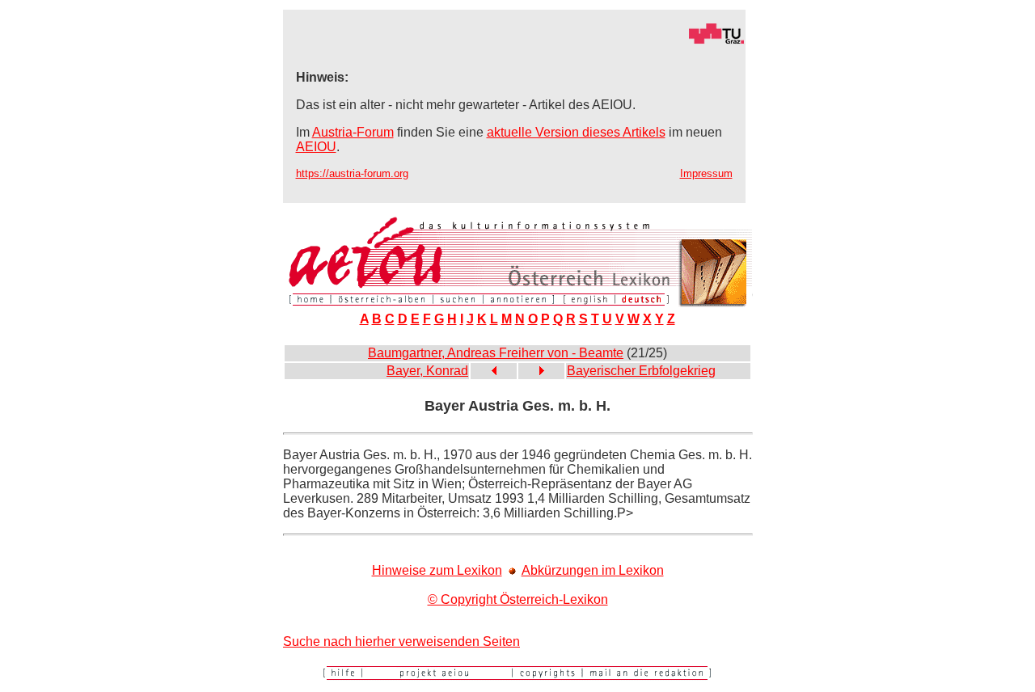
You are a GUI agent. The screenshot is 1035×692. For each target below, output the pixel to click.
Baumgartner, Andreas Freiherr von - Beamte (495, 353)
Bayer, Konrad (427, 371)
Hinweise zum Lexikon (437, 570)
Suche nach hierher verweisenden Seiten (401, 641)
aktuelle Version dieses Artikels (576, 132)
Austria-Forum (353, 132)
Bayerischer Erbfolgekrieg (641, 371)
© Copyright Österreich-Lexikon (518, 599)
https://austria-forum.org (352, 173)
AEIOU (316, 147)
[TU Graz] (514, 40)
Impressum (706, 173)
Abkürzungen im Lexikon (593, 570)
